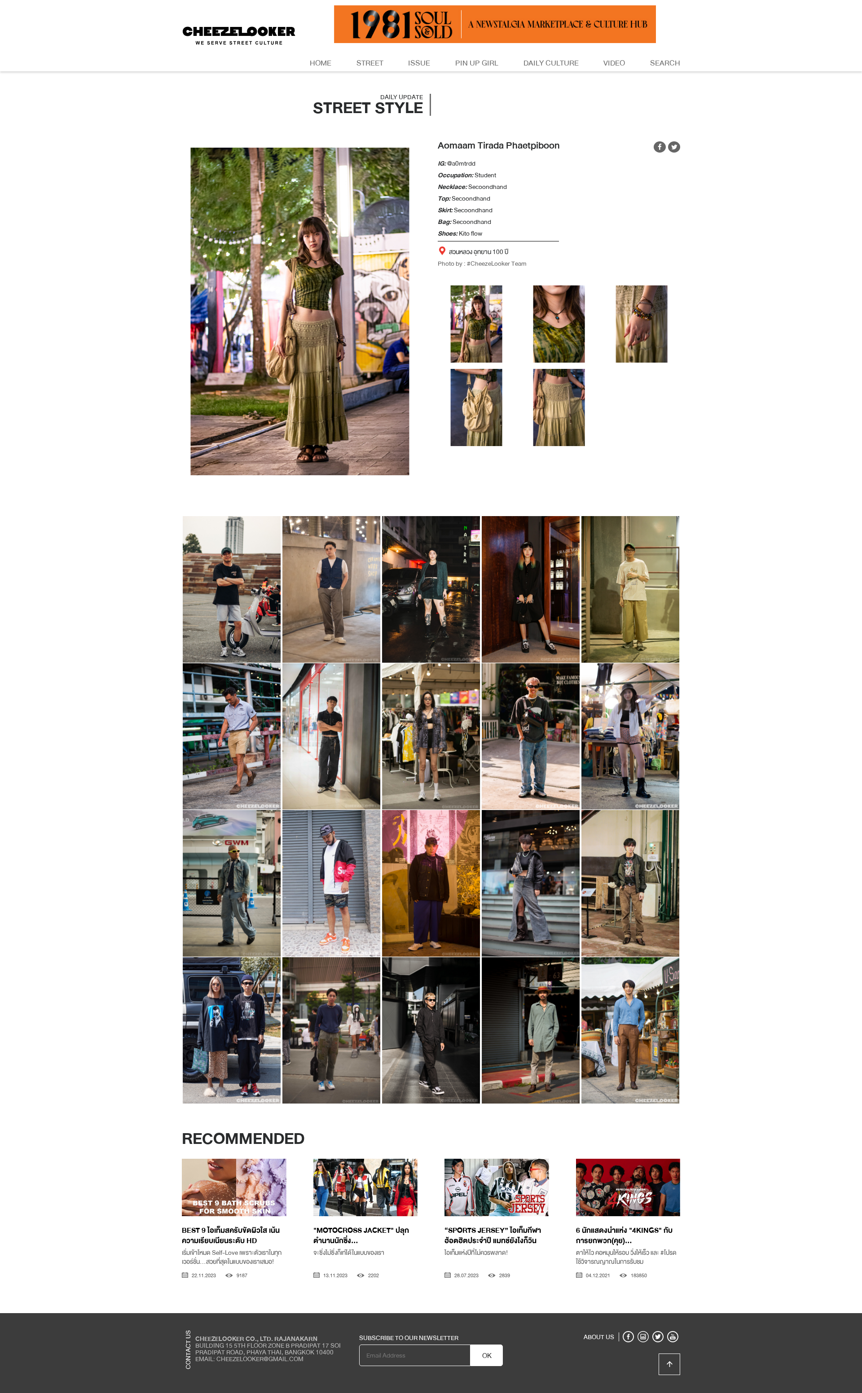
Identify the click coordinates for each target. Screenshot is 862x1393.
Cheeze (614, 1319)
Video (614, 63)
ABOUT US (599, 1336)
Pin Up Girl (476, 63)
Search (665, 63)
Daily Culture (551, 63)
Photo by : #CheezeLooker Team (482, 263)
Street (369, 63)
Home (320, 63)
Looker (643, 1319)
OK (487, 1356)
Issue (419, 63)
